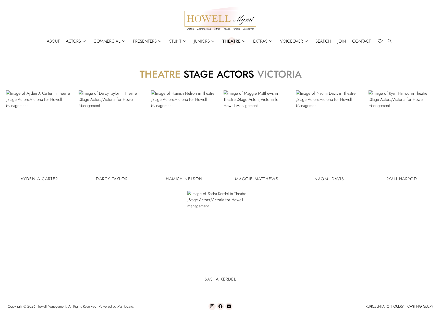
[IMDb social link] (228, 306)
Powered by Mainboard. (116, 306)
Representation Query (385, 306)
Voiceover (294, 41)
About (53, 41)
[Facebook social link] (220, 306)
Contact (361, 41)
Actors (76, 41)
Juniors (205, 41)
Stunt (178, 41)
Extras (263, 41)
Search (323, 41)
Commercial (110, 41)
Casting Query (420, 306)
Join (341, 41)
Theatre (234, 41)
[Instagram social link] (212, 306)
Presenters (148, 41)
